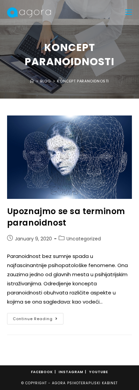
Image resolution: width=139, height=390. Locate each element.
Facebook (42, 371)
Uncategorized (83, 238)
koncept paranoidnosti (83, 81)
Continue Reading (38, 317)
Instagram (71, 371)
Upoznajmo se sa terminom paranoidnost (66, 217)
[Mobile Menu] (128, 12)
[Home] (32, 81)
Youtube (98, 371)
